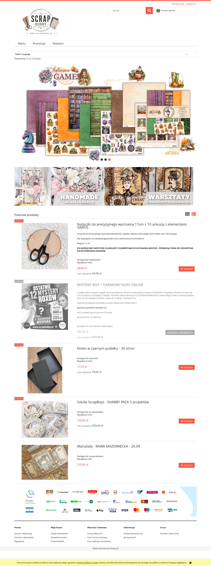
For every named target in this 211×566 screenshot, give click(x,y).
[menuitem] (21, 43)
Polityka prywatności (133, 533)
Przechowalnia (57, 541)
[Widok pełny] (194, 214)
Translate (36, 58)
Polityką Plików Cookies (87, 562)
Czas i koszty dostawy (97, 537)
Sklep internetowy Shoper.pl (105, 548)
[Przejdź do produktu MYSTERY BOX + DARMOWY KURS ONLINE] (44, 306)
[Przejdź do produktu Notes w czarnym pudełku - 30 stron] (44, 370)
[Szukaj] (149, 10)
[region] (105, 112)
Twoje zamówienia (59, 533)
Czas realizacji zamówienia (99, 541)
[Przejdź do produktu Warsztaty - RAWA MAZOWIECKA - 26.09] (44, 462)
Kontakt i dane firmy (169, 533)
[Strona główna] (40, 21)
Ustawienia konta (59, 537)
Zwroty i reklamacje (23, 533)
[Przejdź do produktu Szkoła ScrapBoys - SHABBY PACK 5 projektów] (44, 419)
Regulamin (19, 541)
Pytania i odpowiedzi (23, 537)
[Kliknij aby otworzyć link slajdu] (105, 112)
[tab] (102, 159)
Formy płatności (94, 533)
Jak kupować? (130, 537)
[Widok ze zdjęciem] (187, 214)
